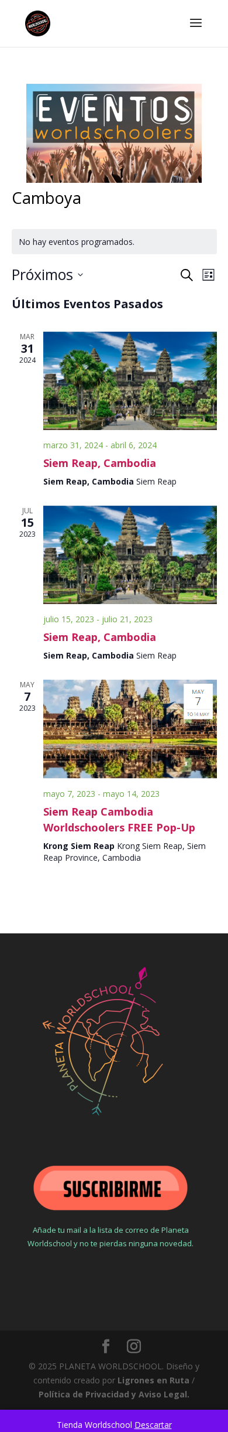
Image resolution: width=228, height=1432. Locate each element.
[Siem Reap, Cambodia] (130, 381)
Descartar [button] (153, 1424)
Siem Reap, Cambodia (99, 463)
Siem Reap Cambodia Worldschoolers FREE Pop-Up (119, 819)
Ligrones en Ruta (153, 1380)
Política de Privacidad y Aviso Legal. (114, 1394)
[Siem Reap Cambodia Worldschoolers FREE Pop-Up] (130, 729)
